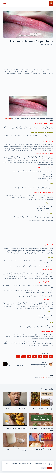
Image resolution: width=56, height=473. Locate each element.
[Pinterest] (40, 356)
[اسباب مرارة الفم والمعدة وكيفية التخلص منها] (15, 399)
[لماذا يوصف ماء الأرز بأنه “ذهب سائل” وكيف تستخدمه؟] (15, 440)
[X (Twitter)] (45, 356)
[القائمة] (4, 3)
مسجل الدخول (44, 377)
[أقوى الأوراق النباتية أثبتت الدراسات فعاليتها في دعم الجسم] (41, 419)
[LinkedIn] (34, 356)
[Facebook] (51, 356)
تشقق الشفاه (8, 118)
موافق (50, 468)
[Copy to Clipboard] (18, 356)
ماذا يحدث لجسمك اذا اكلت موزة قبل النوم (17, 428)
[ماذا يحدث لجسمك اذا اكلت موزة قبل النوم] (15, 419)
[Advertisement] (28, 57)
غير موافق (43, 468)
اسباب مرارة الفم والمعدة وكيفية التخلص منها (16, 408)
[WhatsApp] (23, 356)
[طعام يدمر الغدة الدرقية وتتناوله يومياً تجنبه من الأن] (41, 440)
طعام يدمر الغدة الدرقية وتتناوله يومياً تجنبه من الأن (41, 449)
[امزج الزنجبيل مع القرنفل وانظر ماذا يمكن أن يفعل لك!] (41, 399)
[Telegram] (29, 356)
